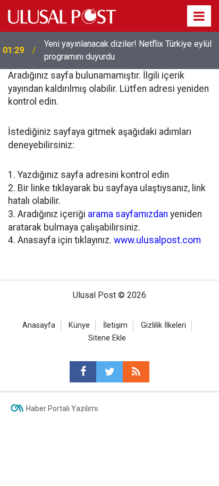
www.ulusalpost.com (157, 240)
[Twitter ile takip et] (109, 371)
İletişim (115, 325)
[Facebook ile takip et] (83, 371)
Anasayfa (38, 325)
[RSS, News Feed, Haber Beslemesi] (136, 371)
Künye (79, 325)
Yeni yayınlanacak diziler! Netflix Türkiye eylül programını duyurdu (128, 50)
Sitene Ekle (107, 338)
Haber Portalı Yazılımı (62, 408)
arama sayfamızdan (128, 214)
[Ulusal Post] (62, 15)
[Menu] (199, 16)
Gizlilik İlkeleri (163, 325)
